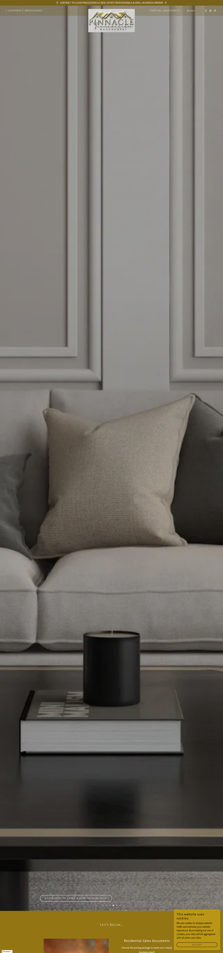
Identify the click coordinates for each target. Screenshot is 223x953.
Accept (197, 944)
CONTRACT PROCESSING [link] (25, 10)
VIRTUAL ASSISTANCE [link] (165, 10)
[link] (111, 10)
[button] (102, 905)
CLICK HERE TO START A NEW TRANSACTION (76, 898)
